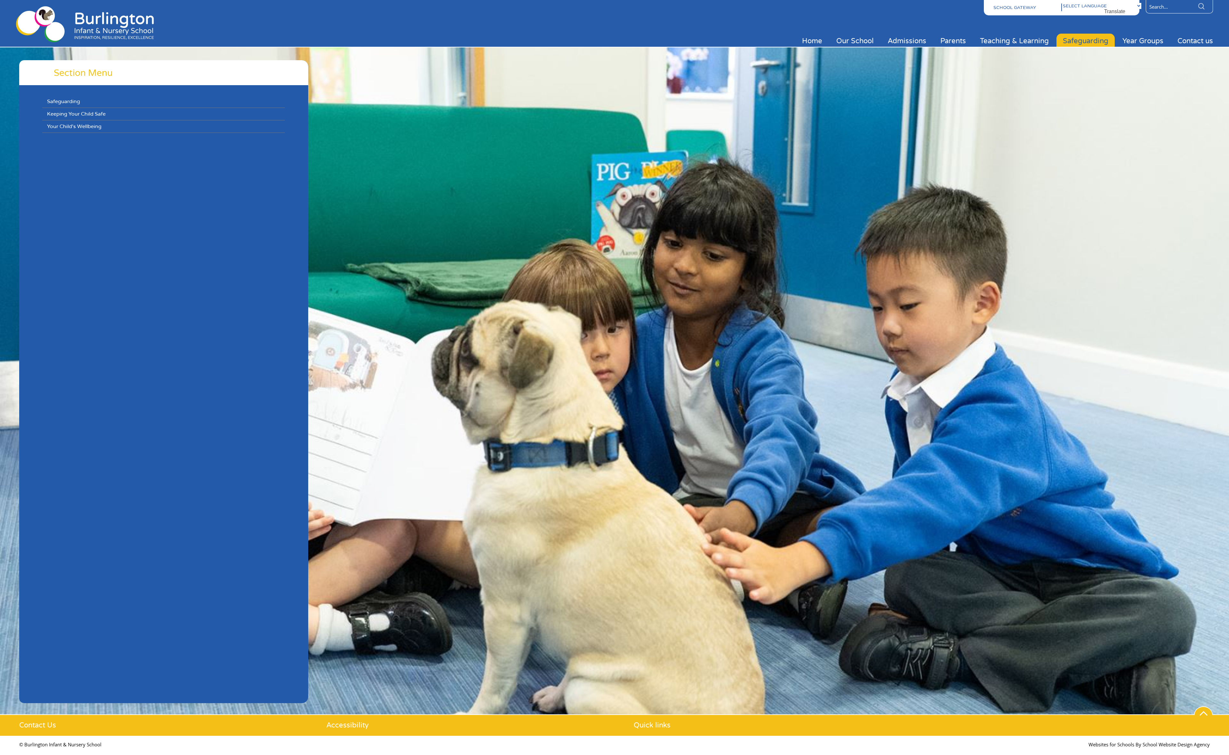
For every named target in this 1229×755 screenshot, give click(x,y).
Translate (1114, 11)
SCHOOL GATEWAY (1014, 7)
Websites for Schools (1111, 744)
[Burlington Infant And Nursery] (89, 44)
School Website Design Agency (1176, 744)
